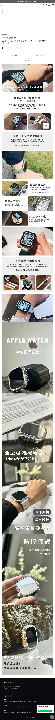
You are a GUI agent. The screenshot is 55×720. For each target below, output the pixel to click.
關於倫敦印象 (6, 712)
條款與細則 (29, 712)
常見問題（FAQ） (8, 706)
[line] (7, 38)
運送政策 (15, 706)
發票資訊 (31, 706)
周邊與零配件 (23, 701)
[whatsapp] (12, 38)
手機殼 (10, 701)
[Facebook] (5, 696)
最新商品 (6, 701)
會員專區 (13, 712)
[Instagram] (8, 696)
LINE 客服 (36, 706)
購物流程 (20, 706)
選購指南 (34, 701)
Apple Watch (16, 701)
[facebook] (10, 38)
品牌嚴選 (29, 701)
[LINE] (11, 696)
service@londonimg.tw (11, 692)
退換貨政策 (25, 706)
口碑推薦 (18, 712)
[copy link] (15, 38)
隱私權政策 (23, 712)
